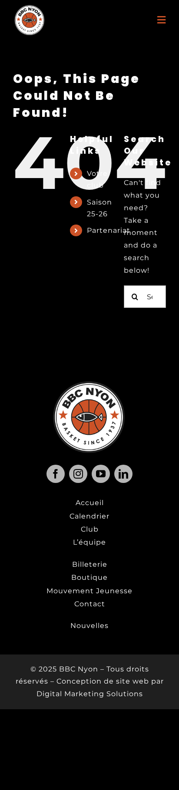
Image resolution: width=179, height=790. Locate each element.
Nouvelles (89, 625)
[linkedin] (123, 474)
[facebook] (55, 474)
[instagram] (78, 474)
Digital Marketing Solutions (89, 694)
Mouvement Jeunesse (89, 591)
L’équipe (89, 542)
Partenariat (108, 230)
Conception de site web (102, 681)
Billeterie (89, 564)
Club (90, 529)
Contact (89, 604)
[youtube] (101, 474)
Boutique (89, 577)
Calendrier (89, 516)
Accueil (90, 503)
